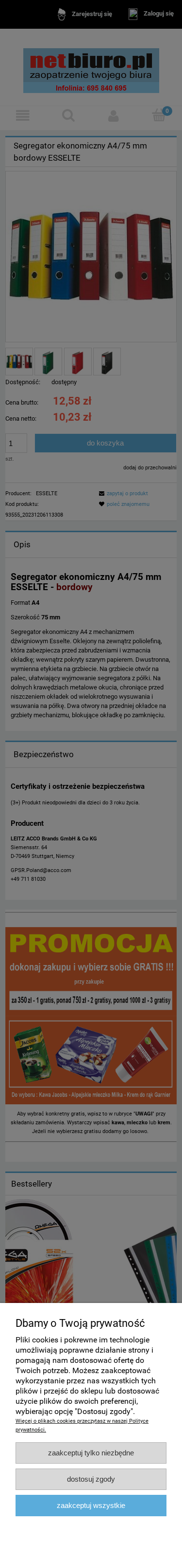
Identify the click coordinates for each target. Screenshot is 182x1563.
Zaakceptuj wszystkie (91, 1505)
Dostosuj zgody (91, 1479)
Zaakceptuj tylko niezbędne (91, 1453)
